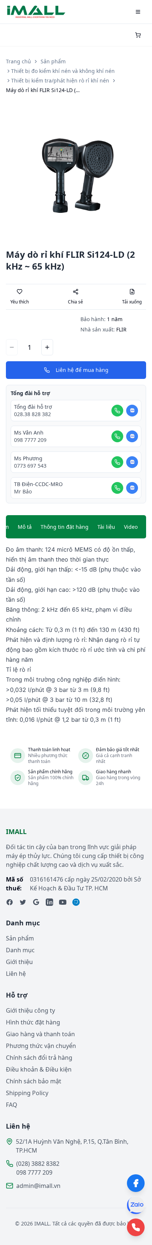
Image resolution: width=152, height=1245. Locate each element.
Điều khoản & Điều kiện (39, 1069)
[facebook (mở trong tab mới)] (9, 902)
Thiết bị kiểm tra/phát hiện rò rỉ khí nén (60, 80)
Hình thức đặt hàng (33, 1022)
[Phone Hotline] (136, 1227)
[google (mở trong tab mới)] (36, 902)
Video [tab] (131, 526)
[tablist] (76, 527)
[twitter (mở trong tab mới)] (23, 902)
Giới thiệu (19, 962)
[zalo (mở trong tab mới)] (76, 902)
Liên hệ (16, 974)
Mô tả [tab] (25, 526)
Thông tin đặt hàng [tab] (65, 526)
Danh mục (20, 950)
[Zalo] (136, 1205)
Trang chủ (18, 61)
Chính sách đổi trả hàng (39, 1058)
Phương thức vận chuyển (41, 1046)
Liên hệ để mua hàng (82, 369)
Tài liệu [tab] (106, 526)
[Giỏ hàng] (138, 35)
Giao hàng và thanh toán (40, 1034)
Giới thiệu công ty (30, 1010)
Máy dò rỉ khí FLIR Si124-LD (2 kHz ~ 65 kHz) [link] (43, 90)
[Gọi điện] (117, 410)
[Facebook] (136, 1183)
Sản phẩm (53, 61)
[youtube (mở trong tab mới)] (62, 902)
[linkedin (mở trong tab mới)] (49, 902)
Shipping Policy (27, 1093)
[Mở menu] (138, 12)
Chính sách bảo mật (33, 1081)
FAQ (11, 1105)
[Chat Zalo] (132, 410)
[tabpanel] (76, 635)
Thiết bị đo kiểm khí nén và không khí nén (63, 70)
